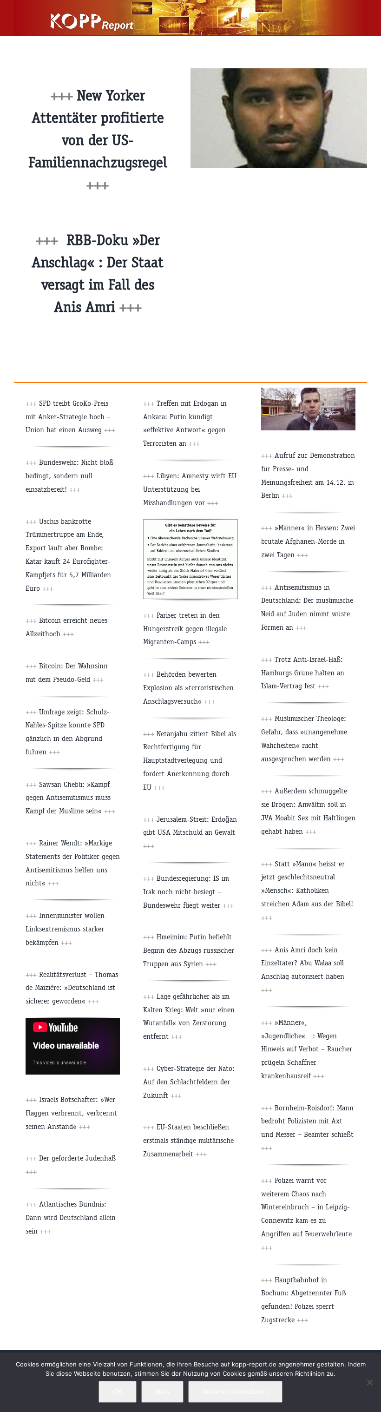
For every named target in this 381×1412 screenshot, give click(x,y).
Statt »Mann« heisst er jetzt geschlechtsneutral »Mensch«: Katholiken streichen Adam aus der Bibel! (307, 890)
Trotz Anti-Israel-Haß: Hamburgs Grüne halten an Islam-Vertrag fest (302, 673)
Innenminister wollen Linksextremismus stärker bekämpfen (65, 929)
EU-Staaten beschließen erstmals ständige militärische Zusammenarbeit (188, 1140)
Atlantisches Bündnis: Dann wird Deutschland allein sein (71, 1217)
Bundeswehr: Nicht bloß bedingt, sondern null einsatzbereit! (69, 476)
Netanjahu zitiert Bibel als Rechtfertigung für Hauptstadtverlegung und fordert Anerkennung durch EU (189, 760)
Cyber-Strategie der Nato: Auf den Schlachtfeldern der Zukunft (189, 1082)
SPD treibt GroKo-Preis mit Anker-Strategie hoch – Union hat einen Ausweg (70, 417)
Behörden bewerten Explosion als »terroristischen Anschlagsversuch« (188, 688)
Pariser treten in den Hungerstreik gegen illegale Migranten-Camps (185, 629)
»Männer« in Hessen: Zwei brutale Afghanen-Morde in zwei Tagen (308, 541)
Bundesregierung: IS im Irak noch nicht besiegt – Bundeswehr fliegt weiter (188, 892)
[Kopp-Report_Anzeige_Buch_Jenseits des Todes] (190, 522)
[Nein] (369, 1382)
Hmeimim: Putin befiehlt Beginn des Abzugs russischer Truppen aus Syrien (188, 950)
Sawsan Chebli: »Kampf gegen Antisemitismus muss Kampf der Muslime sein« (70, 798)
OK (117, 1391)
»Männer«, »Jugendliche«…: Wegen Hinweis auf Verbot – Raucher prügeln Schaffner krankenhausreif (306, 1049)
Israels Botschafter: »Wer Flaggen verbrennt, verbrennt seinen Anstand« (71, 1113)
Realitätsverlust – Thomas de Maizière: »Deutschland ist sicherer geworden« (72, 988)
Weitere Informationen (235, 1391)
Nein (162, 1391)
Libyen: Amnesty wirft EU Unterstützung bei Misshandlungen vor (189, 489)
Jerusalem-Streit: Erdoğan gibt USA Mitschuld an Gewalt (190, 833)
